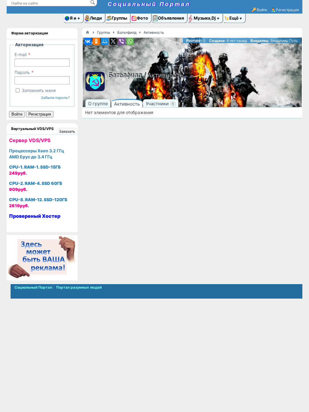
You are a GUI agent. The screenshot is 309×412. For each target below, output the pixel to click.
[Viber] (121, 41)
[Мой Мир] (104, 41)
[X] (113, 41)
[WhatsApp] (130, 41)
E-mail (20, 54)
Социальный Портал (149, 4)
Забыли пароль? (55, 97)
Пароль (22, 72)
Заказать (67, 131)
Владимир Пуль (284, 40)
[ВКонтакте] (87, 41)
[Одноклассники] (96, 41)
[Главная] (87, 32)
